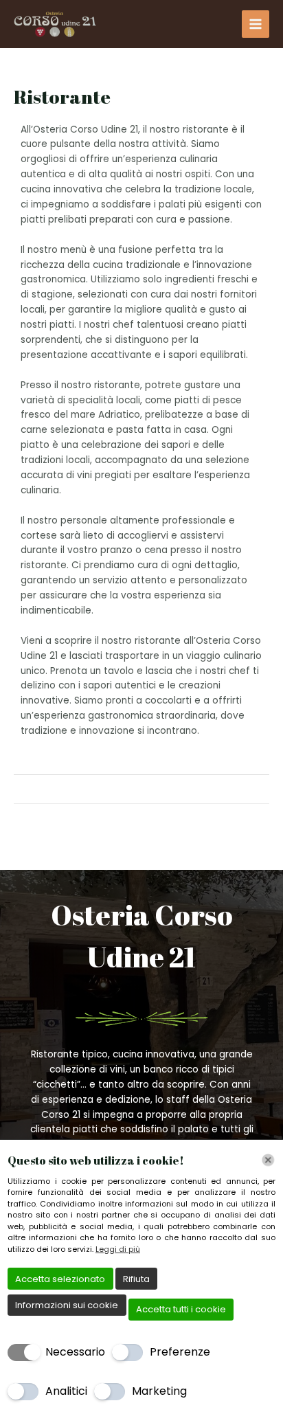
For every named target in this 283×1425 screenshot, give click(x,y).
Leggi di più (117, 1249)
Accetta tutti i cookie (181, 1309)
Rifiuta (136, 1279)
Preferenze (180, 1352)
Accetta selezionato (60, 1279)
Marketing (159, 1391)
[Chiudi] (268, 1160)
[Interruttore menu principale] (256, 24)
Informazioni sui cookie (66, 1305)
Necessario (75, 1352)
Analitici (66, 1391)
